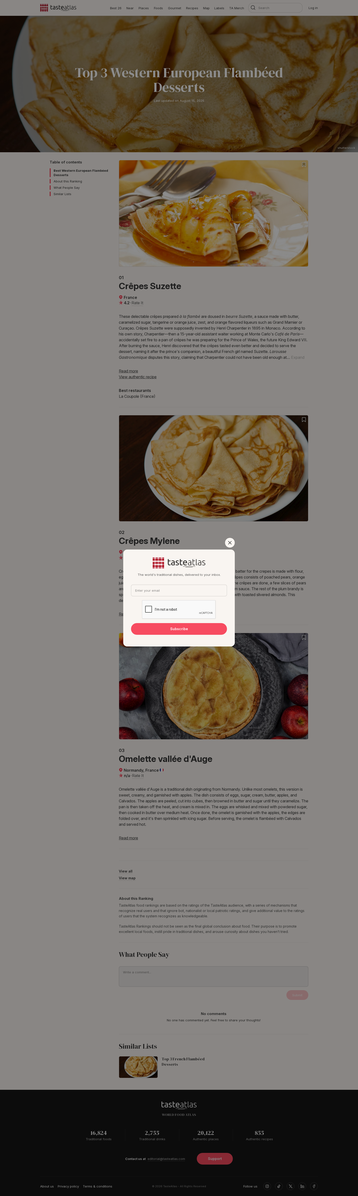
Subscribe (179, 629)
